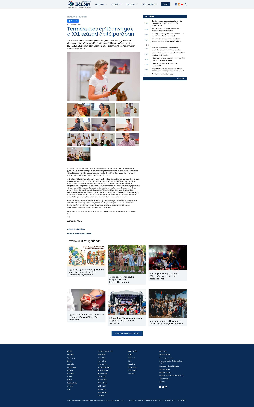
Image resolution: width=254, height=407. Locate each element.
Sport (69, 389)
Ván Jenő (101, 395)
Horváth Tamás (102, 383)
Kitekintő (131, 4)
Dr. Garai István (102, 364)
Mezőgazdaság (72, 383)
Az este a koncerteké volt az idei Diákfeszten (164, 64)
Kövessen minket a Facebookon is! (79, 234)
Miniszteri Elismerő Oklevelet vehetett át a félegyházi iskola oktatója (168, 59)
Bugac (130, 354)
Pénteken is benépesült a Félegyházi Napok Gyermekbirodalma (166, 29)
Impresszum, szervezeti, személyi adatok (150, 400)
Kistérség (115, 4)
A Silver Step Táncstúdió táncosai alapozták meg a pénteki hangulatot (166, 49)
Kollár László (102, 386)
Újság (165, 4)
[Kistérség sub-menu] (122, 4)
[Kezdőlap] (79, 3)
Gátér (130, 361)
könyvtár (71, 229)
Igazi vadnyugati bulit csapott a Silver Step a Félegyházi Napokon (168, 54)
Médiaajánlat (182, 400)
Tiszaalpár (131, 373)
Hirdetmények (71, 367)
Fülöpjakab (131, 358)
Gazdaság (70, 364)
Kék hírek (70, 370)
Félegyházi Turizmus (165, 372)
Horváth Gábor (102, 380)
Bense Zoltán (102, 358)
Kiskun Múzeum (163, 378)
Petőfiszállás (132, 370)
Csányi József (102, 361)
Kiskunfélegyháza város (166, 358)
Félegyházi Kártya (164, 369)
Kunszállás (131, 364)
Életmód (69, 361)
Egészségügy (71, 358)
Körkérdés (70, 373)
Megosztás (74, 21)
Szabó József (102, 389)
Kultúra (69, 380)
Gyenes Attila (102, 376)
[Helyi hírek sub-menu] (107, 4)
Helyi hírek (99, 4)
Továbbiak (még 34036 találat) (127, 333)
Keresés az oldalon (164, 354)
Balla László (101, 354)
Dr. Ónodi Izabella (103, 370)
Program (70, 386)
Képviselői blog (148, 4)
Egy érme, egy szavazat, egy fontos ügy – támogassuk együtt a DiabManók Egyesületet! (168, 23)
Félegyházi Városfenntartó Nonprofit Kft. (171, 375)
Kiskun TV (162, 382)
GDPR (122, 400)
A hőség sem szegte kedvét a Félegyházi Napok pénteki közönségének (168, 34)
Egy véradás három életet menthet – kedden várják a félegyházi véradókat (166, 40)
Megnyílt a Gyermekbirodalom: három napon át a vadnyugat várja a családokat (168, 70)
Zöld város (80, 229)
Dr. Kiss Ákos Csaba (104, 367)
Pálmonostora (132, 367)
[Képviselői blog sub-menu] (158, 4)
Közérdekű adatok (170, 400)
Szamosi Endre (102, 392)
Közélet (69, 376)
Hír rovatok (72, 17)
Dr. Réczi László (102, 373)
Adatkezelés (132, 400)
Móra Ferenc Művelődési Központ (169, 366)
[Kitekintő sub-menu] (137, 4)
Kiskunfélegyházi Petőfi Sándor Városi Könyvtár (170, 362)
